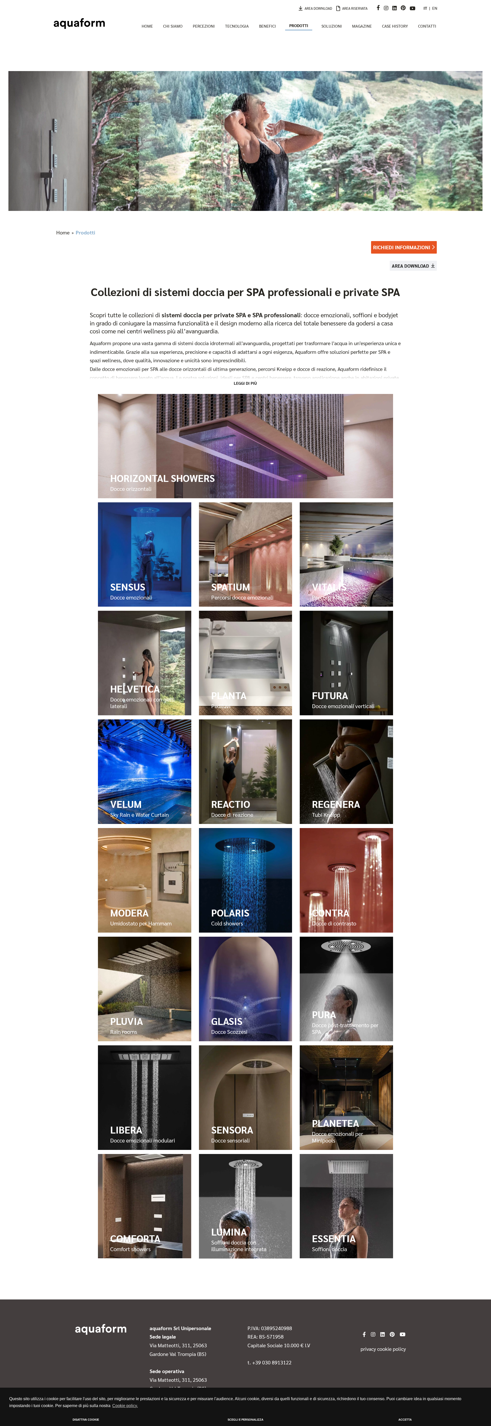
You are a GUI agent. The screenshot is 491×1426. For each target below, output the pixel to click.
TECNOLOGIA (237, 26)
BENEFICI (267, 26)
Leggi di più (245, 383)
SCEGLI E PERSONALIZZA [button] (245, 1419)
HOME (147, 26)
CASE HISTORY (395, 26)
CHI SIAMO (173, 26)
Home (63, 232)
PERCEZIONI (204, 26)
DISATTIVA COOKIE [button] (86, 1419)
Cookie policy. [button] (125, 1406)
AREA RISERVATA (354, 8)
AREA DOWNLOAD (318, 8)
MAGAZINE (362, 26)
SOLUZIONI (331, 26)
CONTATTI (427, 26)
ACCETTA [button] (405, 1419)
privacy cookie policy (383, 1348)
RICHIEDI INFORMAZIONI (401, 247)
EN (434, 8)
